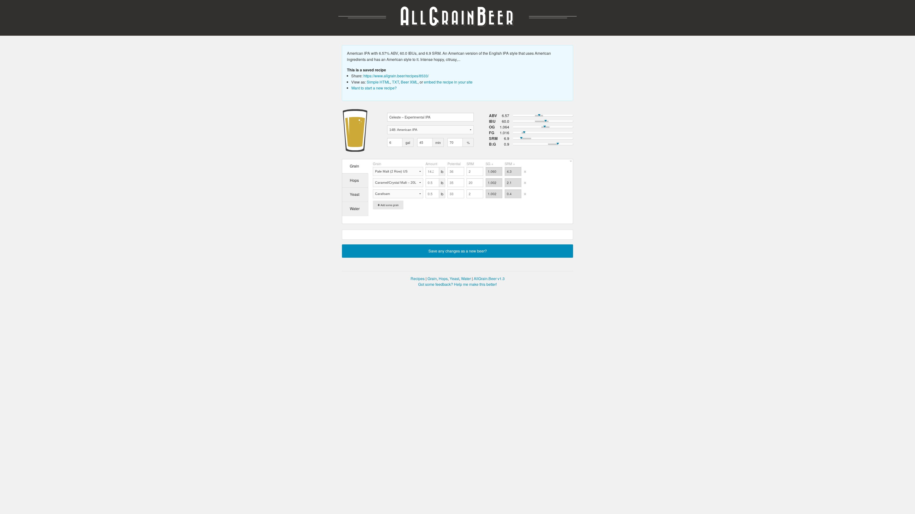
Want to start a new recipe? (374, 88)
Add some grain (389, 205)
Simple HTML (378, 82)
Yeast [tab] (354, 194)
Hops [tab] (354, 180)
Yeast (454, 278)
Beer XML (409, 82)
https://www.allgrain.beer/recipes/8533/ (396, 76)
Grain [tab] (354, 166)
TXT (395, 82)
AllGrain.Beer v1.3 (489, 278)
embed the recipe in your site (448, 82)
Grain (432, 278)
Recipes (418, 278)
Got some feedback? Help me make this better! (457, 284)
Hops (443, 278)
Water (466, 278)
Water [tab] (355, 208)
